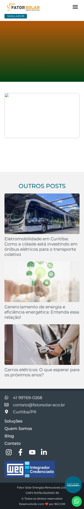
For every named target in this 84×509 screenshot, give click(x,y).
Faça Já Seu (73, 485)
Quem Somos (18, 429)
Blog (9, 436)
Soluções (13, 421)
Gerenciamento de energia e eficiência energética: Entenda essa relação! (41, 312)
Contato (12, 443)
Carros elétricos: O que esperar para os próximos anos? (42, 372)
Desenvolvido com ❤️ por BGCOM (42, 504)
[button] (75, 6)
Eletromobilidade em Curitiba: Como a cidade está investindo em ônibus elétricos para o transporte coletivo (41, 246)
